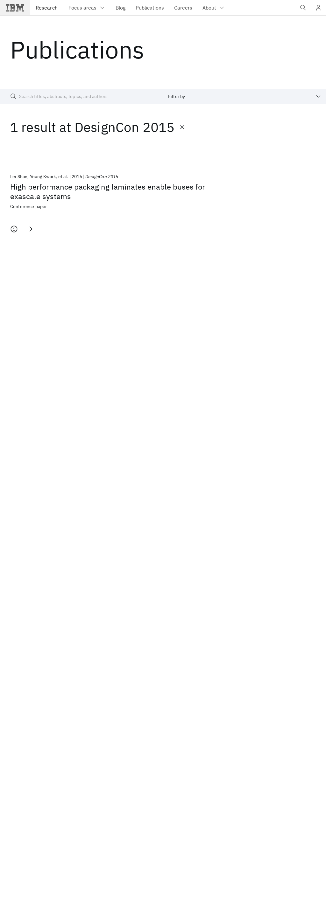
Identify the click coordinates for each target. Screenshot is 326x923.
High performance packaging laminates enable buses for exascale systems (107, 191)
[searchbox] (81, 96)
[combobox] (244, 96)
